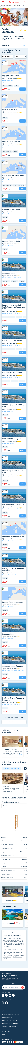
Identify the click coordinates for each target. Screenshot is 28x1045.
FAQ (4, 1034)
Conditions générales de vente (11, 1014)
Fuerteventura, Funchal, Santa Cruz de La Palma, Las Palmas (13, 307)
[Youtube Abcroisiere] (10, 995)
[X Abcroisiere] (6, 995)
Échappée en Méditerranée (13, 536)
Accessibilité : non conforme (10, 1023)
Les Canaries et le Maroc (12, 373)
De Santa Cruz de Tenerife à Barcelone (13, 699)
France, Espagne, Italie (11, 141)
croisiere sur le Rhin (12, 955)
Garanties (5, 1011)
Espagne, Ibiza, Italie (10, 75)
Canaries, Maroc (8, 273)
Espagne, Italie (8, 634)
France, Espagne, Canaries (12, 602)
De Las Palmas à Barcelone (13, 504)
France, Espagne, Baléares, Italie (13, 406)
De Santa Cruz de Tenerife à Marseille (13, 569)
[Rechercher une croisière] (22, 987)
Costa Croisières (16, 5)
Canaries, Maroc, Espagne (12, 666)
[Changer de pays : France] (2, 976)
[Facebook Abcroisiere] (3, 995)
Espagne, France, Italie (11, 209)
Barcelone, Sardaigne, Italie (13, 175)
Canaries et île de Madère (12, 341)
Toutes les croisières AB (6, 5)
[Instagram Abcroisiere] (13, 995)
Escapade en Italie (9, 109)
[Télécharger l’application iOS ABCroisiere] (3, 1002)
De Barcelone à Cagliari (11, 439)
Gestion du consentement (9, 1026)
